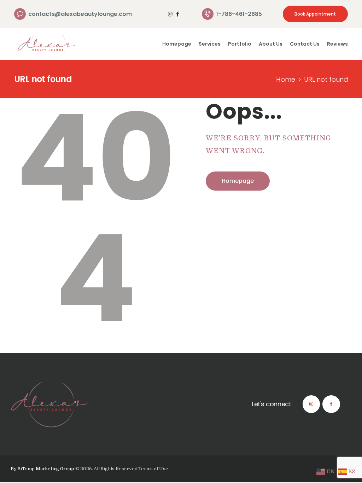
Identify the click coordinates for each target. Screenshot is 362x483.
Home (285, 79)
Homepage (238, 181)
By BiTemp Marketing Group (43, 468)
